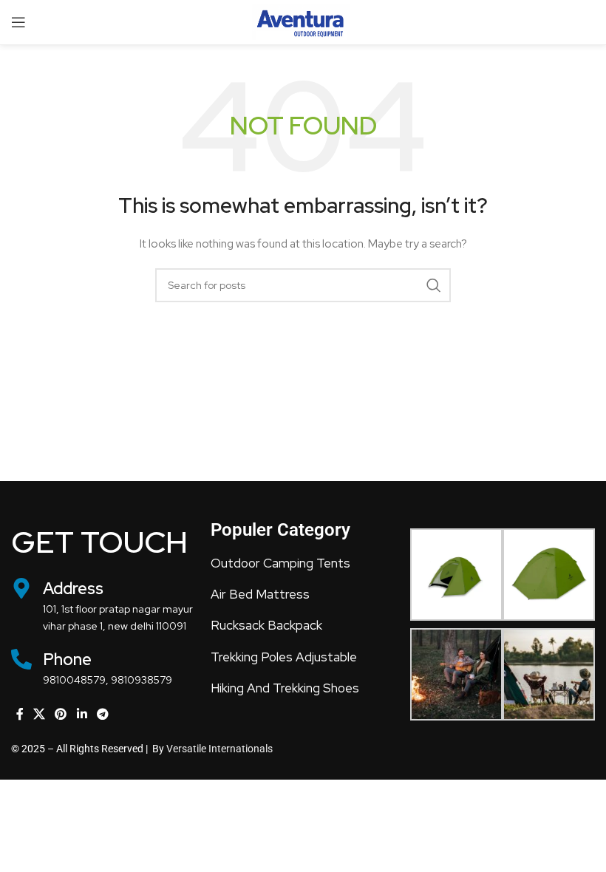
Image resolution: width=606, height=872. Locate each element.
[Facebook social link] (19, 714)
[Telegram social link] (102, 714)
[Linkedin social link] (82, 714)
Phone (67, 659)
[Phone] (21, 659)
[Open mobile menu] (18, 22)
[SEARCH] (434, 285)
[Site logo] (303, 21)
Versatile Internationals (219, 749)
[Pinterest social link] (61, 714)
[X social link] (39, 714)
